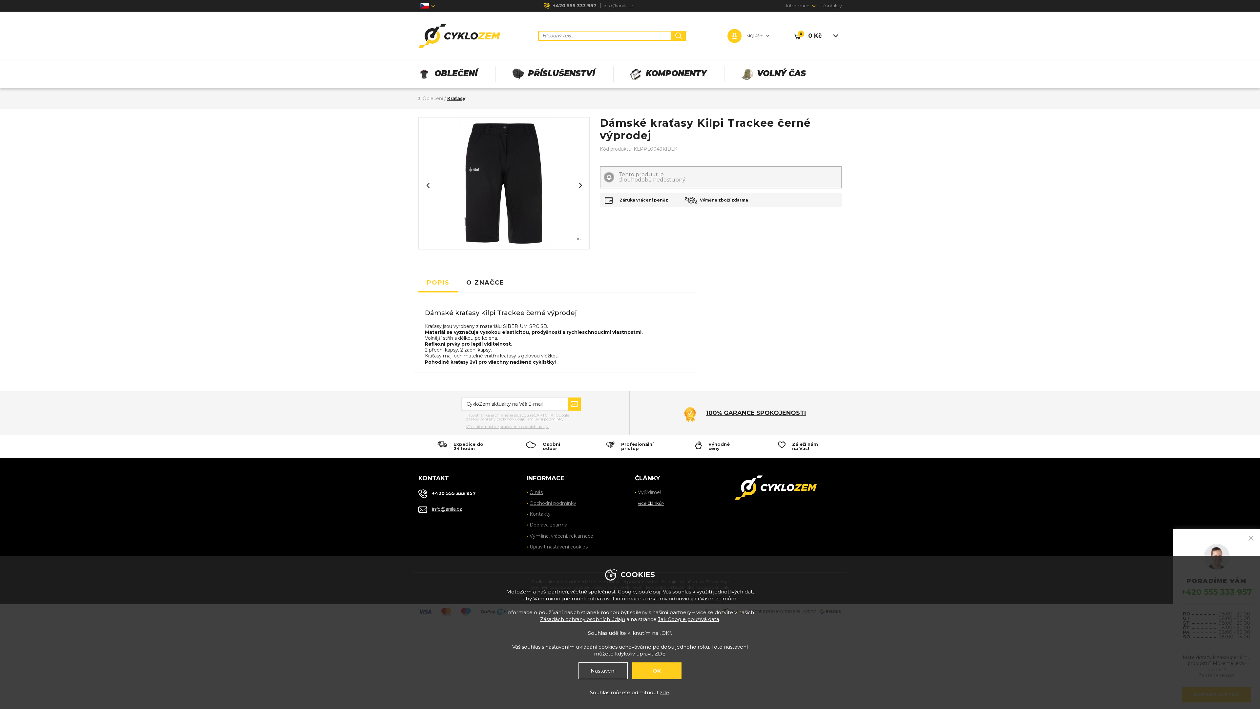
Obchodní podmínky (553, 503)
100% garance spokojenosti (756, 413)
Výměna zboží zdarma (724, 200)
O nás (536, 492)
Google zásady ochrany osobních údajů (517, 417)
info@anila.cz (618, 5)
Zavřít (1251, 538)
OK (657, 671)
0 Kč (815, 36)
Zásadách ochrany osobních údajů (582, 619)
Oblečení (433, 98)
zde (664, 692)
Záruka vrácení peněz (644, 200)
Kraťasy (456, 98)
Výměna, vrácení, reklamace (561, 536)
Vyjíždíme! (649, 492)
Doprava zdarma (548, 525)
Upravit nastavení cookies (559, 547)
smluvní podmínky (546, 419)
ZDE (660, 654)
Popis (438, 282)
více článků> (651, 503)
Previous (428, 185)
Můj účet (754, 35)
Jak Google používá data (688, 619)
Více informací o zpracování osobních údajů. (507, 427)
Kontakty (831, 6)
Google (627, 592)
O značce (485, 282)
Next (580, 185)
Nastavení (603, 671)
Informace (797, 6)
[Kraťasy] (504, 183)
